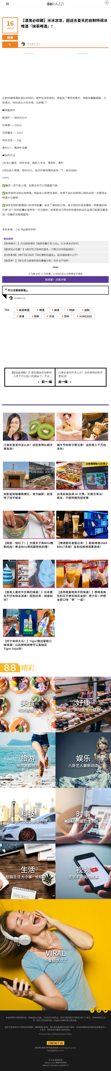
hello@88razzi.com (55, 1050)
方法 (51, 316)
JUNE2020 (85, 316)
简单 (36, 316)
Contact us (55, 1043)
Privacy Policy (45, 1033)
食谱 (21, 316)
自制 (86, 310)
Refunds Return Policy (62, 1033)
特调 (71, 310)
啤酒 (41, 310)
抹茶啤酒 (24, 310)
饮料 (66, 316)
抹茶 (56, 310)
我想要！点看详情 (55, 279)
